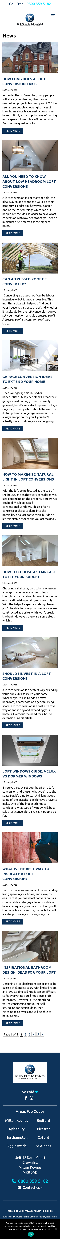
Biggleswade (16, 1146)
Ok (30, 1234)
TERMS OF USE (15, 1211)
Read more (13, 130)
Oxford (43, 1137)
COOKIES (48, 1211)
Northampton (16, 1137)
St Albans (43, 1146)
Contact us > (33, 1187)
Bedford (43, 1120)
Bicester (43, 1129)
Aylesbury (17, 1129)
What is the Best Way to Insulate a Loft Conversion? (25, 874)
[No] (56, 1229)
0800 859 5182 (39, 4)
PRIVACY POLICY (32, 1211)
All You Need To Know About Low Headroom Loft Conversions (29, 181)
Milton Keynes (16, 1120)
